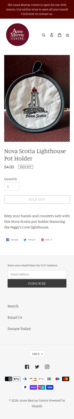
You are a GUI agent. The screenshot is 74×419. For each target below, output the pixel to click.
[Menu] (68, 34)
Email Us (15, 317)
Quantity (10, 179)
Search (13, 306)
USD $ (35, 354)
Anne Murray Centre (34, 400)
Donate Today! (19, 328)
